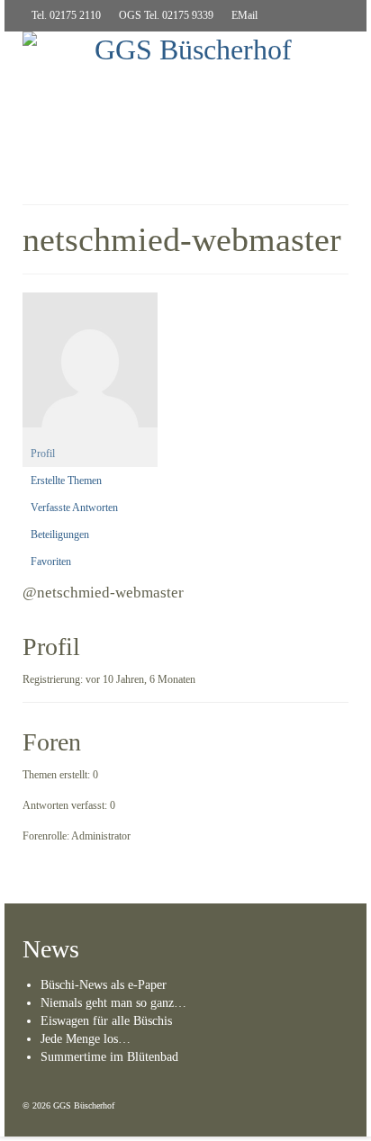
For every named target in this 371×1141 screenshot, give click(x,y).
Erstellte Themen (66, 480)
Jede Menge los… (86, 1039)
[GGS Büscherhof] (185, 83)
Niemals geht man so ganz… (113, 1003)
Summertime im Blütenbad (109, 1057)
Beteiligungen (60, 534)
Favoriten (51, 561)
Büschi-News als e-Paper (104, 985)
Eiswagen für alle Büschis (106, 1021)
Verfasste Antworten (74, 507)
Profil (43, 453)
